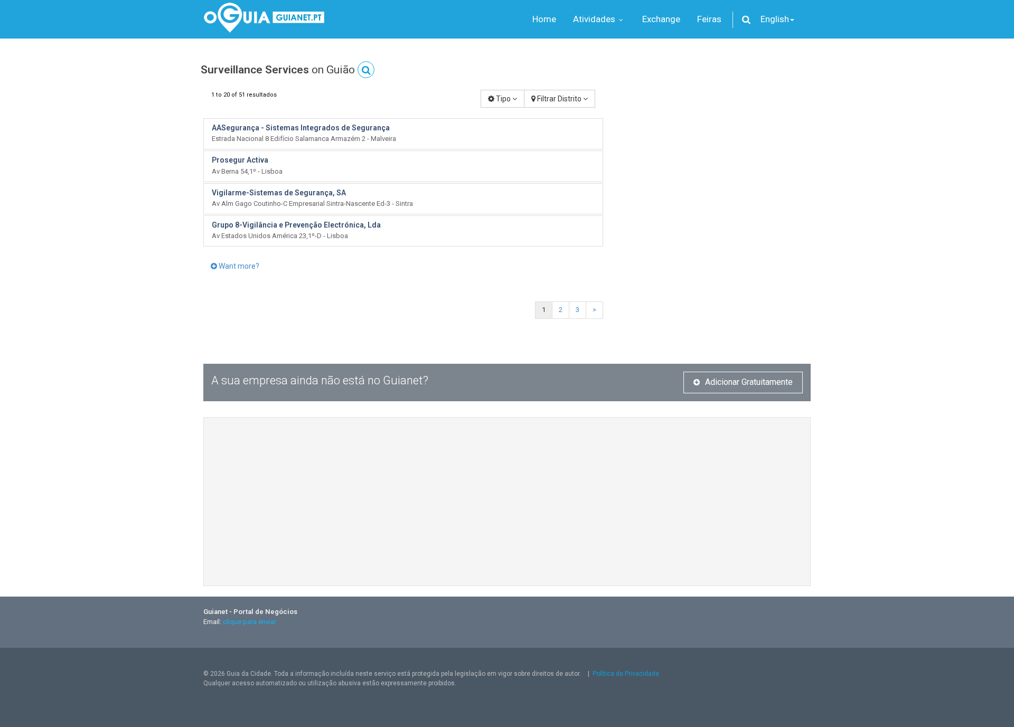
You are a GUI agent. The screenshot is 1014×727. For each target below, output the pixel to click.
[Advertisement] (715, 164)
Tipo (503, 99)
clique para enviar (249, 622)
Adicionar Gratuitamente (749, 382)
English (774, 19)
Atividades (595, 19)
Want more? (238, 266)
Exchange (661, 19)
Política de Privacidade (626, 673)
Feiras (709, 19)
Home (544, 19)
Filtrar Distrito (559, 99)
